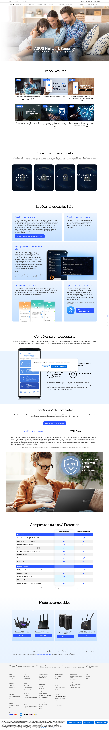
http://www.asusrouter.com (85, 588)
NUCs (10, 707)
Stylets (40, 706)
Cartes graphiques (28, 687)
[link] (11, 4)
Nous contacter (73, 674)
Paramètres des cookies (74, 722)
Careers (56, 685)
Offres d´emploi (58, 683)
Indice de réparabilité (59, 701)
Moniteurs (11, 698)
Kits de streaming (43, 693)
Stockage (26, 699)
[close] (76, 360)
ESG (56, 703)
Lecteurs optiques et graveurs (30, 697)
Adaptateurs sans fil (43, 674)
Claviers (41, 686)
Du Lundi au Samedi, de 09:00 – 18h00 (77, 677)
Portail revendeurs (59, 689)
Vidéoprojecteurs (12, 701)
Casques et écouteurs (44, 691)
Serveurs (41, 682)
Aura (87, 681)
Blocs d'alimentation (28, 689)
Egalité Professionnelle (60, 687)
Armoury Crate (89, 683)
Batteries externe (43, 704)
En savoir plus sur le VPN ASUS (54, 423)
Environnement (97, 1)
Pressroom (57, 694)
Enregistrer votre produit (75, 682)
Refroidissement (27, 685)
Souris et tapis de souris (44, 688)
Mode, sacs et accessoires (45, 695)
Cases (25, 683)
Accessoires (11, 678)
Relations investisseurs (60, 692)
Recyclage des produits (60, 698)
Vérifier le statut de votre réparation (75, 685)
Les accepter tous (101, 722)
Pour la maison (12, 685)
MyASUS (88, 678)
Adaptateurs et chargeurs (45, 699)
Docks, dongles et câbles (44, 702)
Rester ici (45, 366)
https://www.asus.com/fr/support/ (44, 654)
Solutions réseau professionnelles (42, 677)
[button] (82, 1)
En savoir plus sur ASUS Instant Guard (84, 310)
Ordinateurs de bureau (14, 705)
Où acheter (57, 681)
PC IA (87, 674)
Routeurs (26, 704)
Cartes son (26, 695)
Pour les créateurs (13, 690)
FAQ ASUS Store (74, 679)
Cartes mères (27, 681)
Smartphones (12, 676)
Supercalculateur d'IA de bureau (46, 679)
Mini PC (25, 674)
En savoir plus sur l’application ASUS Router (30, 236)
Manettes (41, 708)
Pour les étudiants (12, 692)
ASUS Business (89, 1)
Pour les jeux (11, 694)
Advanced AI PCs (89, 676)
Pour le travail (12, 687)
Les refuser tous (88, 722)
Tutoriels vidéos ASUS (75, 687)
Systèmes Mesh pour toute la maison (30, 707)
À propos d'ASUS (59, 674)
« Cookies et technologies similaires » (48, 727)
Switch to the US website (59, 366)
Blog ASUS (57, 678)
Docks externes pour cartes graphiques (30, 692)
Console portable (12, 681)
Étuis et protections (43, 697)
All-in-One (11, 703)
